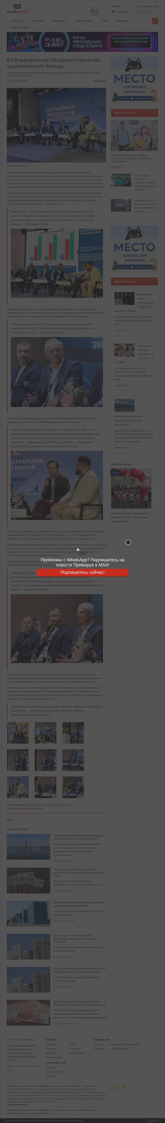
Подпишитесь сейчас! (82, 572)
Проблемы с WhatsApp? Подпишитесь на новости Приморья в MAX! (82, 562)
